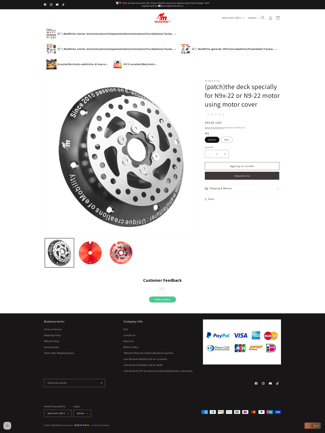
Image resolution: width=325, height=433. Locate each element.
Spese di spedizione (214, 127)
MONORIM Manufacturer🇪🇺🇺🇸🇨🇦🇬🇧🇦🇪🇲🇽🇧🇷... (71, 425)
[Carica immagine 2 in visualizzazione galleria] (90, 252)
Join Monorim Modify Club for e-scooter (145, 359)
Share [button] (211, 199)
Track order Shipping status (59, 352)
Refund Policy (51, 341)
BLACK (212, 139)
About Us (128, 341)
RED (226, 139)
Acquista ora (242, 175)
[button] (263, 18)
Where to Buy (130, 347)
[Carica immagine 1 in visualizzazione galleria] (59, 252)
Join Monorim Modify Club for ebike (142, 365)
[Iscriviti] (101, 383)
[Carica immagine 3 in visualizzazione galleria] (121, 252)
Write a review (162, 299)
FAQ (125, 329)
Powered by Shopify (100, 425)
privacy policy (51, 347)
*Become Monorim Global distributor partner (148, 352)
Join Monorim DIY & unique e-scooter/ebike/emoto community (157, 370)
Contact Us (129, 335)
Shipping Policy (52, 335)
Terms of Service (53, 329)
